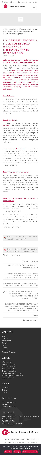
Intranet (5, 404)
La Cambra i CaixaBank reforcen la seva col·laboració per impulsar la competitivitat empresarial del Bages (21, 275)
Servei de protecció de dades (12, 373)
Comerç (5, 347)
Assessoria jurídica (9, 369)
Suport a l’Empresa (9, 352)
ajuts (7, 255)
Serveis (4, 343)
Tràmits (4, 345)
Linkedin (6, 2)
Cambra (5, 338)
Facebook (23, 2)
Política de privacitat (28, 442)
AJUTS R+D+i (15, 255)
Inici (4, 29)
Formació (5, 350)
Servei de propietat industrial (12, 375)
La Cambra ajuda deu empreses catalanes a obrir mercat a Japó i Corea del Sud (20, 284)
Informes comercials (9, 366)
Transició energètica (9, 371)
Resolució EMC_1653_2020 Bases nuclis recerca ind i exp (22, 238)
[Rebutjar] (38, 449)
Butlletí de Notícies (8, 402)
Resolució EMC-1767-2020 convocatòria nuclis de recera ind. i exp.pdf (22, 250)
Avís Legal (16, 442)
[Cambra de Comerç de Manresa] (14, 8)
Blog (36, 2)
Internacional (6, 341)
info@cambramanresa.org (15, 423)
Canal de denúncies (9, 407)
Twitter (14, 2)
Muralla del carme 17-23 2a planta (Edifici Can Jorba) (20, 416)
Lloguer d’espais (8, 378)
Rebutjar (17, 452)
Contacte (31, 2)
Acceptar (8, 452)
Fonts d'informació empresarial (19, 29)
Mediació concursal (9, 364)
